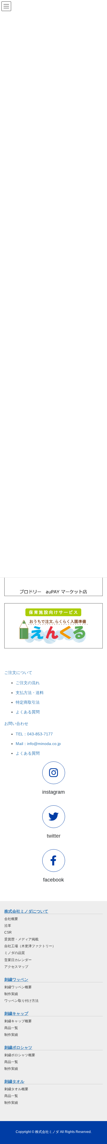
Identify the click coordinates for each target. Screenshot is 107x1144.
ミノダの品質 (14, 953)
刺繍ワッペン (16, 979)
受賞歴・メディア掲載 (21, 939)
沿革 (7, 926)
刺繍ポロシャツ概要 (19, 1055)
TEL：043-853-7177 (34, 734)
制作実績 (11, 994)
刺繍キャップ (16, 1013)
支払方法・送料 (30, 692)
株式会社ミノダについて (26, 911)
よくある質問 (28, 712)
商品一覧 (11, 1028)
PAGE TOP (99, 1105)
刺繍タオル (14, 1081)
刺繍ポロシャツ (18, 1047)
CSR (8, 932)
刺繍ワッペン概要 (18, 987)
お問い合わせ (16, 723)
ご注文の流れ (28, 682)
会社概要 (11, 919)
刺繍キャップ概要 (18, 1021)
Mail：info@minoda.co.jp (38, 743)
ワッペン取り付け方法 (21, 1001)
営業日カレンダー (18, 960)
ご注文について (18, 672)
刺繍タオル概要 (16, 1089)
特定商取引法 (28, 702)
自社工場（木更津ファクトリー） (30, 946)
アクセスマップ (16, 967)
